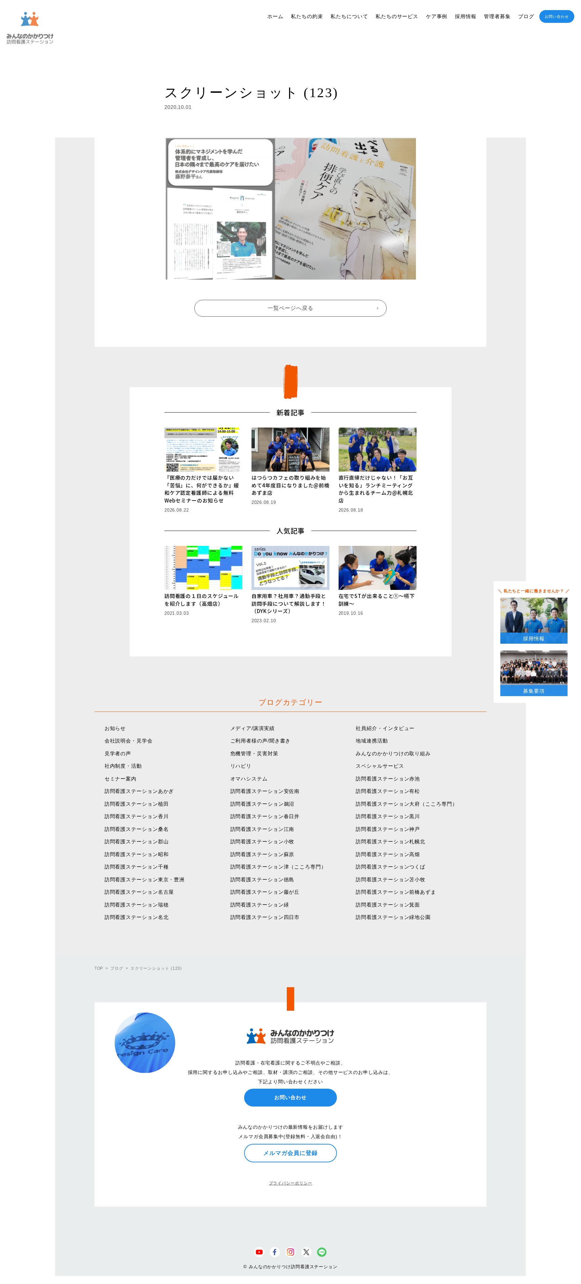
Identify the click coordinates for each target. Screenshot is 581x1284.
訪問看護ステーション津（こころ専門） (278, 867)
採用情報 (465, 16)
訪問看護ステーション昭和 (137, 854)
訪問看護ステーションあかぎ (139, 791)
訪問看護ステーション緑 (259, 905)
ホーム (275, 16)
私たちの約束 (307, 16)
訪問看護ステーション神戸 (388, 829)
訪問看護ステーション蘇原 (262, 854)
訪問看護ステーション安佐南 (265, 791)
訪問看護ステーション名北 (137, 917)
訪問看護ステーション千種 (137, 867)
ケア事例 (437, 16)
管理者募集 (497, 16)
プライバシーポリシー (290, 1183)
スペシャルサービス (380, 766)
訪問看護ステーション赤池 (388, 778)
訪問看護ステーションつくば (390, 867)
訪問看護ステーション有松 (388, 791)
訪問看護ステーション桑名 (137, 829)
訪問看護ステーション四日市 (265, 917)
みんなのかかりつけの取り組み (393, 753)
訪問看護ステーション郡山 (137, 841)
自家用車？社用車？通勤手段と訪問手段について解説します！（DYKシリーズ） (288, 603)
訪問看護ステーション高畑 (388, 854)
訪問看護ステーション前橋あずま (396, 892)
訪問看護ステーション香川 (137, 816)
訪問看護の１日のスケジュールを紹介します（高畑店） (201, 599)
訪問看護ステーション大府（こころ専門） (406, 804)
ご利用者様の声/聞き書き (260, 741)
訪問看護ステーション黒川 (388, 816)
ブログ (526, 16)
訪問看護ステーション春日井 (265, 816)
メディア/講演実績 (252, 728)
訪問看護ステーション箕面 (388, 905)
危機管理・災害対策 (254, 753)
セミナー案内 (121, 778)
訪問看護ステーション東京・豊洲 (145, 879)
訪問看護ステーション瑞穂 (137, 905)
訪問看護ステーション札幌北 (390, 841)
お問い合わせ (557, 16)
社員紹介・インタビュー (385, 728)
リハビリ (241, 766)
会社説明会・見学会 (129, 741)
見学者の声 (118, 753)
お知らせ (115, 728)
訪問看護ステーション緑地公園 (393, 917)
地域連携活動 (372, 741)
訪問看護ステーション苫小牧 (390, 879)
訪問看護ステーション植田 (137, 804)
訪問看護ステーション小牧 (262, 841)
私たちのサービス (397, 16)
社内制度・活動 (123, 766)
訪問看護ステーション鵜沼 (262, 804)
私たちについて (349, 16)
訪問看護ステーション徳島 (262, 879)
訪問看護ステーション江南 (262, 829)
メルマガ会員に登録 (290, 1153)
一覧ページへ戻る (290, 308)
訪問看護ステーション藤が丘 (265, 892)
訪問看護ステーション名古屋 (139, 892)
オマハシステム (249, 778)
